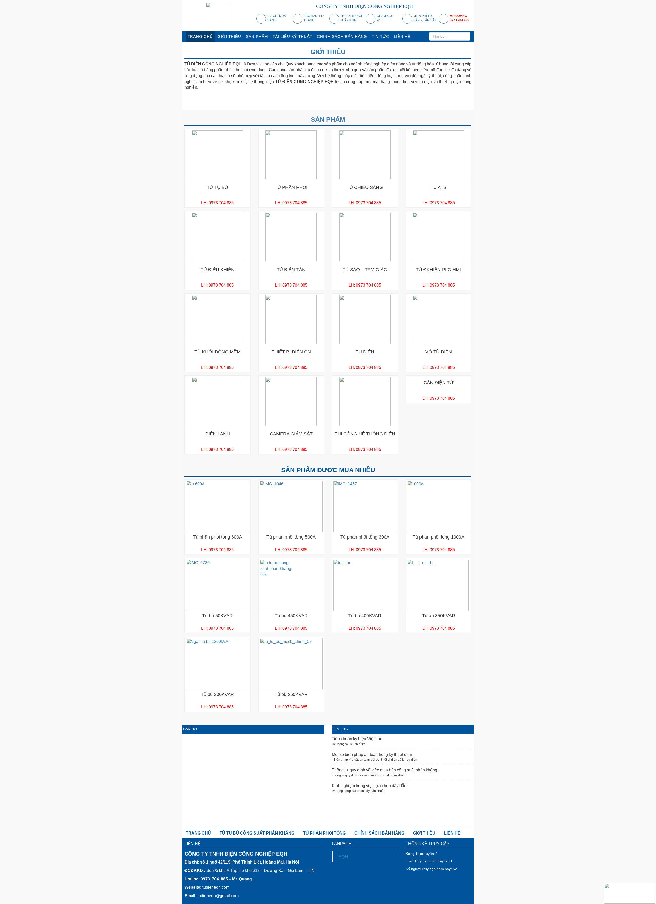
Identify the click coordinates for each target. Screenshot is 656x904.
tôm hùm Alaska (350, 104)
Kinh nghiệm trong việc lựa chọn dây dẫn (369, 786)
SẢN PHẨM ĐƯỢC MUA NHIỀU (328, 469)
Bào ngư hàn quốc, (384, 104)
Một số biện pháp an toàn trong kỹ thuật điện (372, 754)
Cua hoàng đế (302, 104)
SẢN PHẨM (328, 119)
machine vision (272, 96)
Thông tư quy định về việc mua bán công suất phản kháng (384, 770)
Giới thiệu (328, 51)
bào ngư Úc (414, 104)
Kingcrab (326, 104)
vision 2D (302, 96)
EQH (343, 856)
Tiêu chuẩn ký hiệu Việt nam (357, 739)
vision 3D (321, 96)
